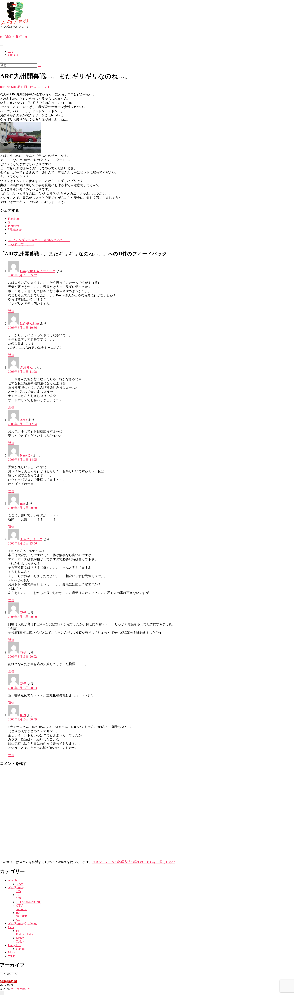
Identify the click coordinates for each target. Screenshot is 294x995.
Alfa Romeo (16, 887)
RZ (18, 912)
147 (18, 894)
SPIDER (21, 916)
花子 (23, 612)
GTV (19, 905)
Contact (13, 54)
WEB (11, 956)
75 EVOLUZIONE (28, 902)
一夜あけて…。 (21, 244)
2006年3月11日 (17, 87)
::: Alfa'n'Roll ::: (13, 37)
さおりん (26, 367)
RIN (3, 87)
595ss (19, 884)
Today (20, 941)
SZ (18, 920)
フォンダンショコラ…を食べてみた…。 (39, 240)
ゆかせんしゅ (29, 323)
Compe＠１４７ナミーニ (37, 271)
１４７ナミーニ (31, 539)
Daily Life (14, 945)
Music (12, 952)
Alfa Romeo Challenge (22, 923)
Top (10, 51)
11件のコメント (39, 87)
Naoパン (26, 455)
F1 (17, 930)
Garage (20, 948)
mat (22, 503)
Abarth (12, 880)
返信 (11, 311)
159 (18, 898)
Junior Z (21, 909)
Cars (11, 927)
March (20, 938)
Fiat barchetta (24, 934)
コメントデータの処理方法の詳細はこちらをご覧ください (133, 862)
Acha (23, 420)
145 (18, 891)
